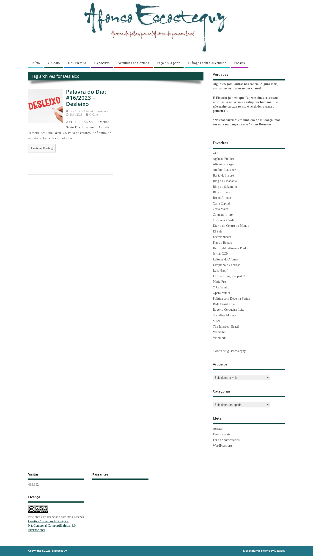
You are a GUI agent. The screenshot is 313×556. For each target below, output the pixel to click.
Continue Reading (42, 148)
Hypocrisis (102, 63)
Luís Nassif (220, 270)
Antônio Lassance (224, 170)
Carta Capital (221, 203)
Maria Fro (219, 281)
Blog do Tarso (222, 192)
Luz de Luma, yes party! (229, 276)
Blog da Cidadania (225, 181)
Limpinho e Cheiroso (226, 265)
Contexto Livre (223, 214)
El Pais (217, 231)
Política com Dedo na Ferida (231, 298)
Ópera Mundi (221, 293)
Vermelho (219, 332)
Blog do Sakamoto (225, 186)
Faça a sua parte (168, 63)
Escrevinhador (222, 237)
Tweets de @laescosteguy (229, 351)
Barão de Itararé (223, 175)
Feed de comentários (226, 440)
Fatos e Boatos (222, 242)
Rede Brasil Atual (224, 304)
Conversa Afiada (223, 220)
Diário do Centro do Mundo (231, 225)
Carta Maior (220, 209)
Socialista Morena (224, 315)
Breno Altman (222, 197)
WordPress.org (222, 445)
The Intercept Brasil (226, 326)
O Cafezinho (221, 287)
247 (215, 153)
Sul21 (216, 321)
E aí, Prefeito (77, 63)
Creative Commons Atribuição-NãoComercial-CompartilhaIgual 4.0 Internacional (52, 526)
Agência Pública (223, 158)
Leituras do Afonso (225, 259)
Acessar (218, 428)
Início (36, 63)
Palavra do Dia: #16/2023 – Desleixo (86, 98)
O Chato (54, 63)
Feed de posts (221, 434)
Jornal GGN (220, 253)
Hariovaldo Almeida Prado (230, 248)
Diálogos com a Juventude (207, 63)
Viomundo (219, 338)
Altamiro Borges (223, 164)
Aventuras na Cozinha (133, 63)
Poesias (239, 63)
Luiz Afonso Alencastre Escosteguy (88, 111)
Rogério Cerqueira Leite (228, 309)
